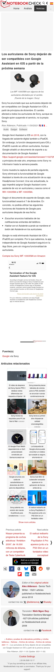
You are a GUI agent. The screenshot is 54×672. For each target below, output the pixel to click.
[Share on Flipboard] (19, 574)
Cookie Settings (27, 656)
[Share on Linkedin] (27, 574)
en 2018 (35, 135)
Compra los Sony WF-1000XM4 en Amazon (23, 255)
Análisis (28, 8)
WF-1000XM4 (25, 191)
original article (41, 582)
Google (6, 356)
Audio (6, 129)
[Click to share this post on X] (33, 568)
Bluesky (47, 601)
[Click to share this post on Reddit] (40, 568)
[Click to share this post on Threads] (19, 568)
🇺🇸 (40, 125)
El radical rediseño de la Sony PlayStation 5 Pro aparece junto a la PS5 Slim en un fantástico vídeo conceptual (39, 544)
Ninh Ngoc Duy (41, 611)
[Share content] (5, 569)
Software (23, 129)
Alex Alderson (29, 586)
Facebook (46, 630)
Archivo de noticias (26, 642)
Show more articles (27, 522)
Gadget (14, 129)
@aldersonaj (32, 601)
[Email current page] (34, 574)
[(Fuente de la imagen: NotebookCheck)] (27, 301)
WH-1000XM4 (9, 191)
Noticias (40, 8)
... (51, 8)
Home (16, 8)
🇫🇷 (43, 125)
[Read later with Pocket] (48, 568)
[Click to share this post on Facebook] (11, 568)
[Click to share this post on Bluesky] (26, 568)
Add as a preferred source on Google (30, 561)
